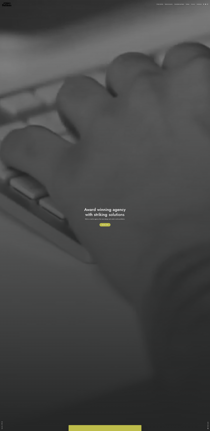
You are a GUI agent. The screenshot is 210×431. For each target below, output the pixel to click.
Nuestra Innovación (169, 4)
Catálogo (187, 4)
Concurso (193, 4)
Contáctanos (199, 4)
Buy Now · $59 (105, 224)
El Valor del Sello (160, 4)
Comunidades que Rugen (179, 4)
